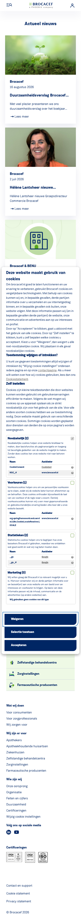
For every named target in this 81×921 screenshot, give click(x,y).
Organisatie (14, 792)
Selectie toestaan (22, 632)
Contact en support (19, 885)
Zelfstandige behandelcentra (25, 758)
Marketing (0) (17, 572)
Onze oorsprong (17, 786)
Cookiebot (47, 467)
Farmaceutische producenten (26, 770)
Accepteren (18, 645)
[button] (9, 4)
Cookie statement (18, 893)
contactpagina (47, 370)
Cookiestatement (17, 379)
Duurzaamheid (16, 804)
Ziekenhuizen (15, 752)
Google (45, 557)
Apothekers (14, 740)
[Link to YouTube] (16, 832)
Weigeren (17, 619)
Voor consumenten (19, 712)
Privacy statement (18, 901)
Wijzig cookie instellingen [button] (23, 816)
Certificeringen (16, 810)
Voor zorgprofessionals (21, 718)
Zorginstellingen (17, 764)
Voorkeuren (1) (17, 483)
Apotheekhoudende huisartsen (27, 746)
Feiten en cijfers (17, 798)
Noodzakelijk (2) (18, 438)
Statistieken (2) (18, 535)
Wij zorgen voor (16, 724)
